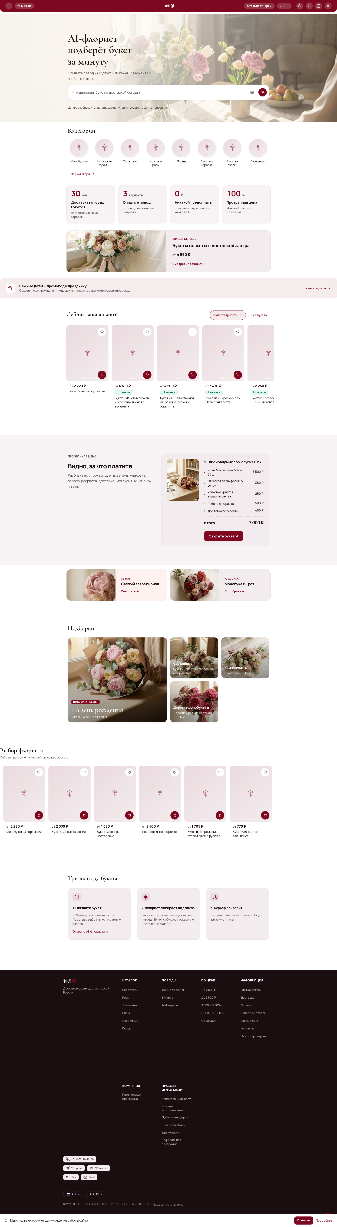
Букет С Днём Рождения (69, 832)
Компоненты (251, 1047)
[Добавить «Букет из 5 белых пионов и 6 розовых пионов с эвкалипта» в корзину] (192, 375)
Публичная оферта (175, 1117)
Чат (263, 1053)
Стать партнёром (259, 6)
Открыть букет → (224, 536)
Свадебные (130, 1021)
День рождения (173, 990)
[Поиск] (299, 5)
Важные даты (250, 1021)
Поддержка (250, 1053)
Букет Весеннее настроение (108, 834)
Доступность (171, 1133)
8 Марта (167, 997)
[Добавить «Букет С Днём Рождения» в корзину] (84, 815)
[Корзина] (318, 5)
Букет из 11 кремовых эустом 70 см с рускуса (203, 834)
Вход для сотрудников (168, 1204)
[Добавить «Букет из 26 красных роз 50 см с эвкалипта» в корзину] (238, 375)
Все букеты (259, 315)
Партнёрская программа (131, 1096)
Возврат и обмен (173, 1125)
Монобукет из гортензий (87, 391)
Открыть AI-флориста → (90, 931)
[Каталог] (8, 5)
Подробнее (324, 1220)
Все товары (130, 990)
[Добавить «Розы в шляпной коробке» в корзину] (174, 815)
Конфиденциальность (177, 1099)
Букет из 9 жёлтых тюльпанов (245, 834)
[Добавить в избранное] (102, 332)
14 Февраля (170, 1005)
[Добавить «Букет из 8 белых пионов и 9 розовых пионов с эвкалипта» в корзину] (147, 375)
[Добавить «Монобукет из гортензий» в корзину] (102, 375)
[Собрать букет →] (262, 92)
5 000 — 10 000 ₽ (212, 1013)
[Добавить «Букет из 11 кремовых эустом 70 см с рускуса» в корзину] (220, 815)
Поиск (126, 1028)
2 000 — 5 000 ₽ (211, 1005)
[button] (284, 6)
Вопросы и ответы (253, 1013)
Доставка (247, 997)
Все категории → (83, 174)
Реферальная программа (171, 1142)
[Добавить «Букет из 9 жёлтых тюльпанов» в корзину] (265, 815)
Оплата (246, 1005)
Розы (125, 997)
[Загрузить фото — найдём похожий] (252, 92)
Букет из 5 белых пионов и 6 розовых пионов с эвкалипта (177, 402)
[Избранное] (309, 5)
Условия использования (172, 1108)
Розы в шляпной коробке (159, 832)
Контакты (247, 1028)
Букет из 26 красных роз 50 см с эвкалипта (222, 400)
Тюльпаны (129, 1005)
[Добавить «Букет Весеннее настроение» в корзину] (129, 815)
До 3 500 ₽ (208, 997)
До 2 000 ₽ (208, 990)
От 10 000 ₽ (209, 1021)
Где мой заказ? (251, 990)
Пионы (126, 1013)
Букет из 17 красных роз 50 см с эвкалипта (267, 400)
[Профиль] (328, 5)
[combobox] (161, 92)
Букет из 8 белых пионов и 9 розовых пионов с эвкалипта (132, 402)
